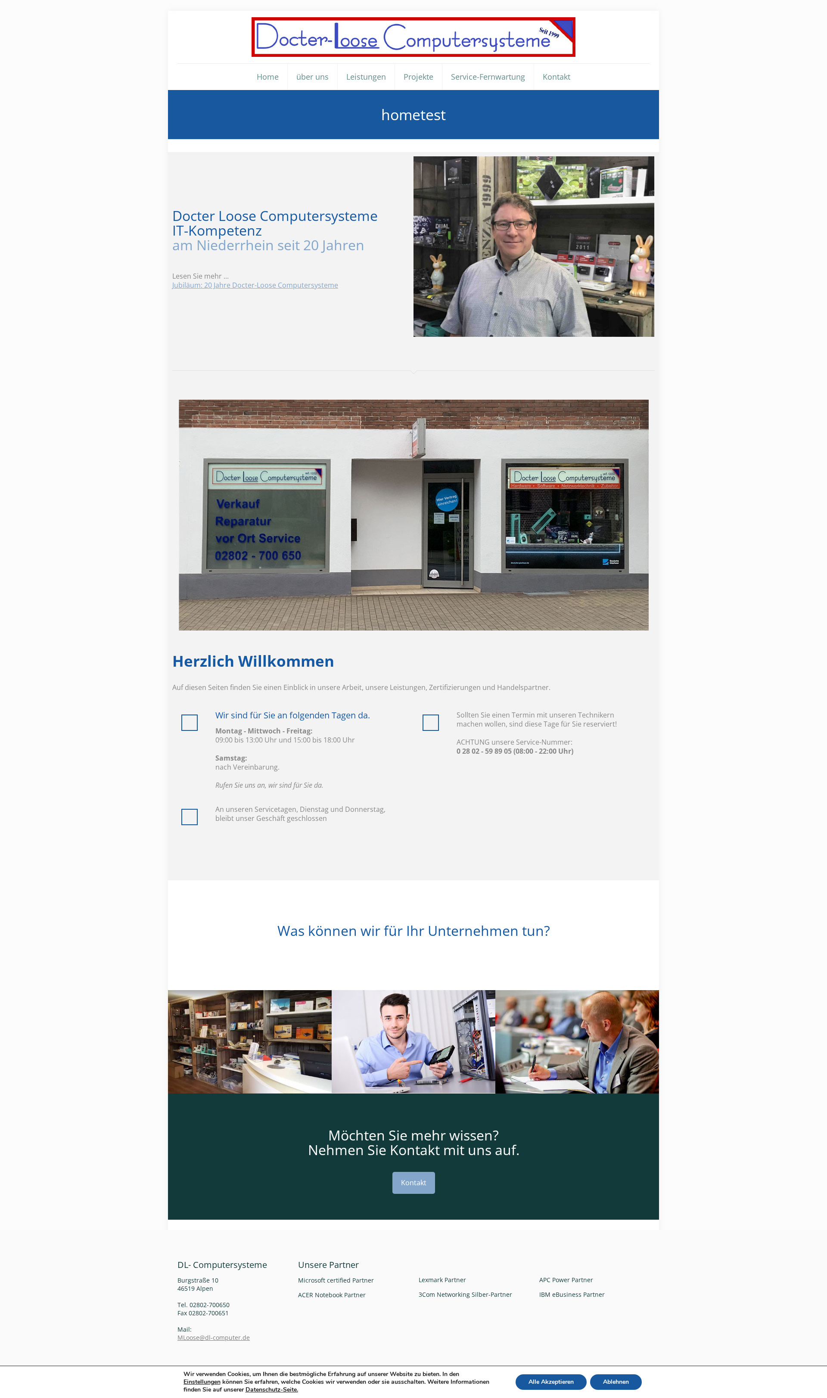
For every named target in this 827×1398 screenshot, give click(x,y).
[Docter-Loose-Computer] (413, 37)
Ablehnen (616, 1382)
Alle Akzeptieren (551, 1382)
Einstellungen (202, 1382)
